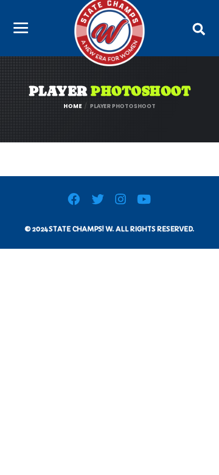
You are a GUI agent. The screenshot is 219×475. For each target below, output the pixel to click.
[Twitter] (98, 201)
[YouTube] (144, 201)
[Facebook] (74, 201)
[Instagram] (120, 201)
